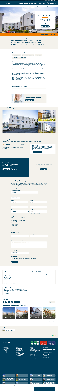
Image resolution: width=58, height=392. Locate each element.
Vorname (12, 200)
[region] (29, 388)
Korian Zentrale (32, 360)
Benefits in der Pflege (33, 351)
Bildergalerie (46, 34)
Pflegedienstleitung (33, 358)
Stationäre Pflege (45, 6)
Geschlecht (13, 209)
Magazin (40, 3)
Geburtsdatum (32, 209)
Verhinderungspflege (6, 352)
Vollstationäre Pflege (6, 348)
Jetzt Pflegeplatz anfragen (19, 181)
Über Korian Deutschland (20, 353)
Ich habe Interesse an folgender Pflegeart (18, 220)
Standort (50, 34)
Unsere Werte (18, 356)
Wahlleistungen (32, 234)
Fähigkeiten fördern (19, 348)
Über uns (35, 3)
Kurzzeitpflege (14, 222)
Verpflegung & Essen (19, 349)
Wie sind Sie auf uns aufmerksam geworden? (18, 250)
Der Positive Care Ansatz (19, 354)
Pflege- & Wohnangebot (28, 3)
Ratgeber (31, 364)
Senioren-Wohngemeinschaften (7, 360)
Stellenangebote (32, 349)
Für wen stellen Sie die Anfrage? (16, 190)
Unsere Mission (18, 355)
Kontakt (54, 34)
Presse (17, 361)
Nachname (31, 200)
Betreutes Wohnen (5, 358)
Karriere (44, 3)
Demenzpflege (5, 351)
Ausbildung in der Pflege (33, 355)
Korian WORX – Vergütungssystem (35, 350)
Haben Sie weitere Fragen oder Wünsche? (18, 240)
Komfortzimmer (13, 234)
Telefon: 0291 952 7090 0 (45, 20)
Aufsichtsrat (18, 358)
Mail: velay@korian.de (45, 21)
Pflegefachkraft (32, 356)
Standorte (21, 3)
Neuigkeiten (31, 366)
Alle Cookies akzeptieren (44, 390)
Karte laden (43, 169)
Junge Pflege (14, 221)
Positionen (17, 362)
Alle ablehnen (44, 388)
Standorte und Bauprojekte (20, 360)
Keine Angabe (14, 225)
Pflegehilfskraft (32, 357)
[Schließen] (57, 388)
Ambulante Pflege (5, 349)
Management (18, 357)
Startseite (31, 348)
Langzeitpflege (15, 224)
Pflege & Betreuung (39, 6)
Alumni (31, 352)
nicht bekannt (23, 217)
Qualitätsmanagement (19, 350)
